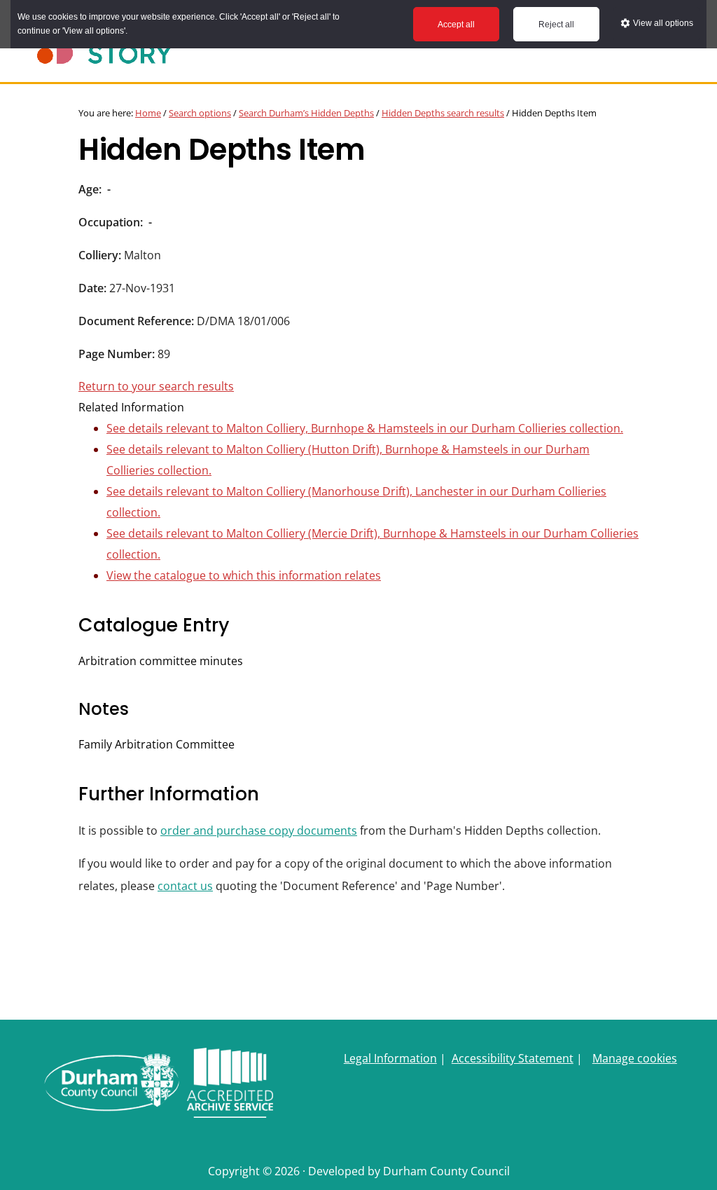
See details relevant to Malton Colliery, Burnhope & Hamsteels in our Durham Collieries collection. (364, 428)
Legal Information (390, 1058)
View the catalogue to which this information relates (243, 575)
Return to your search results (156, 386)
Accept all (456, 24)
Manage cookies (634, 1058)
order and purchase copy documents (258, 830)
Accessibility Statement (512, 1058)
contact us (185, 886)
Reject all (556, 24)
